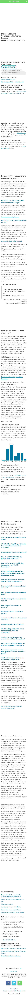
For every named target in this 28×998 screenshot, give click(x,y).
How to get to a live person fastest (11, 907)
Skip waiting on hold (7, 82)
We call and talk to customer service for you (12, 900)
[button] (26, 1)
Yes (21, 968)
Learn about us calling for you (10, 217)
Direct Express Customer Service (10, 956)
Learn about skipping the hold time (11, 241)
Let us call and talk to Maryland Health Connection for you (12, 201)
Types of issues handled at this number (12, 912)
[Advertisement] (14, 108)
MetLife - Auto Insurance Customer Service (13, 948)
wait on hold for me (8, 477)
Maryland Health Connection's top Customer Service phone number (11, 896)
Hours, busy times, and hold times (11, 910)
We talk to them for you (8, 79)
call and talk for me (20, 475)
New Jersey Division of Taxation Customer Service (13, 952)
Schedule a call (19, 82)
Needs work (13, 971)
